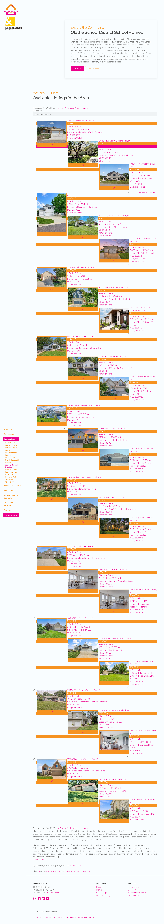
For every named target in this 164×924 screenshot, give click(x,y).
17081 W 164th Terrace (113, 569)
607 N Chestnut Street (82, 336)
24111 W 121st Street (80, 618)
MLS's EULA (75, 865)
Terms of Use (38, 859)
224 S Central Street (112, 779)
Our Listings (101, 892)
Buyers (99, 890)
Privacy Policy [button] (60, 917)
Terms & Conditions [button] (45, 917)
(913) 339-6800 (53, 892)
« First (61, 108)
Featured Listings (103, 895)
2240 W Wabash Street (82, 120)
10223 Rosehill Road (112, 356)
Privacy (69, 871)
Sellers (99, 887)
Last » (85, 108)
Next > (78, 108)
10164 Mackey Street (84, 477)
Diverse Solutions (52, 871)
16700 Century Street (84, 405)
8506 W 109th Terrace (116, 710)
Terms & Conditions (81, 871)
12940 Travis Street (115, 141)
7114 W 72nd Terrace (83, 690)
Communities (133, 895)
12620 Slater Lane (82, 759)
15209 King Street (114, 215)
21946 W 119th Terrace (81, 267)
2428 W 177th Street (115, 638)
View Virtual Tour (105, 235)
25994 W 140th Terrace (113, 428)
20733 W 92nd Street (82, 546)
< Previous (69, 108)
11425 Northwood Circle (113, 287)
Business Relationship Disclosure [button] (80, 917)
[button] (77, 68)
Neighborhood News (137, 892)
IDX (38, 871)
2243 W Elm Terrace (112, 497)
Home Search (134, 887)
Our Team (132, 890)
